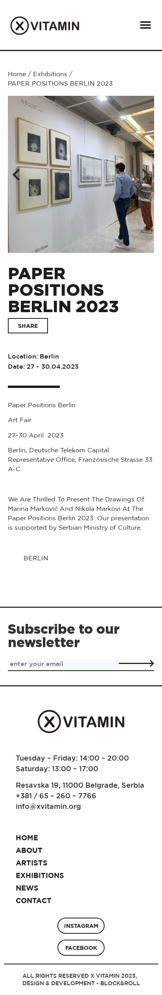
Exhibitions (50, 73)
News (27, 888)
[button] (145, 25)
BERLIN (36, 558)
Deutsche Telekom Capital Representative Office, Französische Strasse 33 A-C (80, 459)
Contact (34, 900)
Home (17, 73)
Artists (32, 863)
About (29, 850)
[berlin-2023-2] (81, 174)
